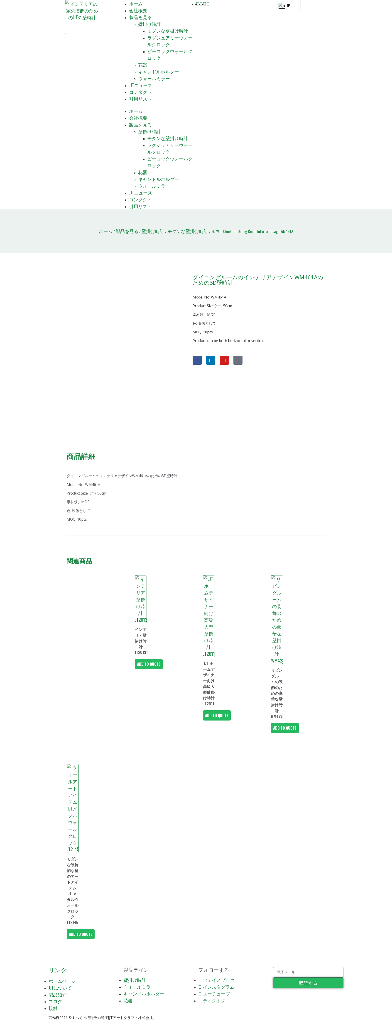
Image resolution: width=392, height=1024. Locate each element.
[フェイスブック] (197, 360)
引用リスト (140, 98)
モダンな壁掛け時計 (167, 30)
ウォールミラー (154, 78)
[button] (158, 104)
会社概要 (138, 10)
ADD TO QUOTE (148, 664)
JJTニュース (140, 85)
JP (288, 5)
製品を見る (140, 17)
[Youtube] (224, 360)
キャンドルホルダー (158, 71)
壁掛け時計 (149, 23)
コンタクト (140, 91)
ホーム (136, 3)
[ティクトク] (238, 360)
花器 (142, 64)
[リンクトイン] (210, 360)
